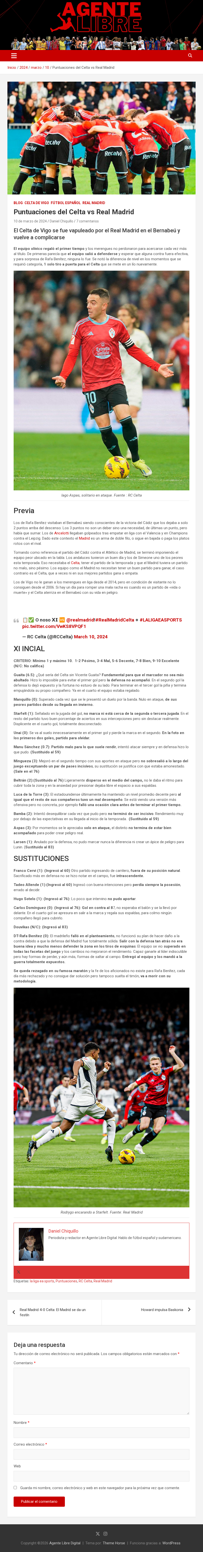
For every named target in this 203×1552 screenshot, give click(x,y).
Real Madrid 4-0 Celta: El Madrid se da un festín (53, 1312)
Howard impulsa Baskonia (162, 1310)
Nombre (21, 1422)
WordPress (171, 1543)
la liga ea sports (42, 1281)
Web (17, 1466)
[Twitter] (18, 1272)
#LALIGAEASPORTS (161, 620)
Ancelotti (61, 533)
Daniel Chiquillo (61, 221)
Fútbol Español (66, 203)
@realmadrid (80, 620)
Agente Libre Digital (64, 1543)
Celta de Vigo (37, 203)
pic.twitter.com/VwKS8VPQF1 (54, 626)
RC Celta (85, 1281)
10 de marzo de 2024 (30, 221)
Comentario (25, 1363)
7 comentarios (87, 221)
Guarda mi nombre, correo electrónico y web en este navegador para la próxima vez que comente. (100, 1488)
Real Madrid (93, 203)
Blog (18, 203)
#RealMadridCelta (114, 620)
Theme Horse (114, 1543)
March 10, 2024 (91, 637)
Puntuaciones (66, 1281)
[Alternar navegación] (14, 55)
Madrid (84, 538)
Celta (75, 563)
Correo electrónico (30, 1444)
